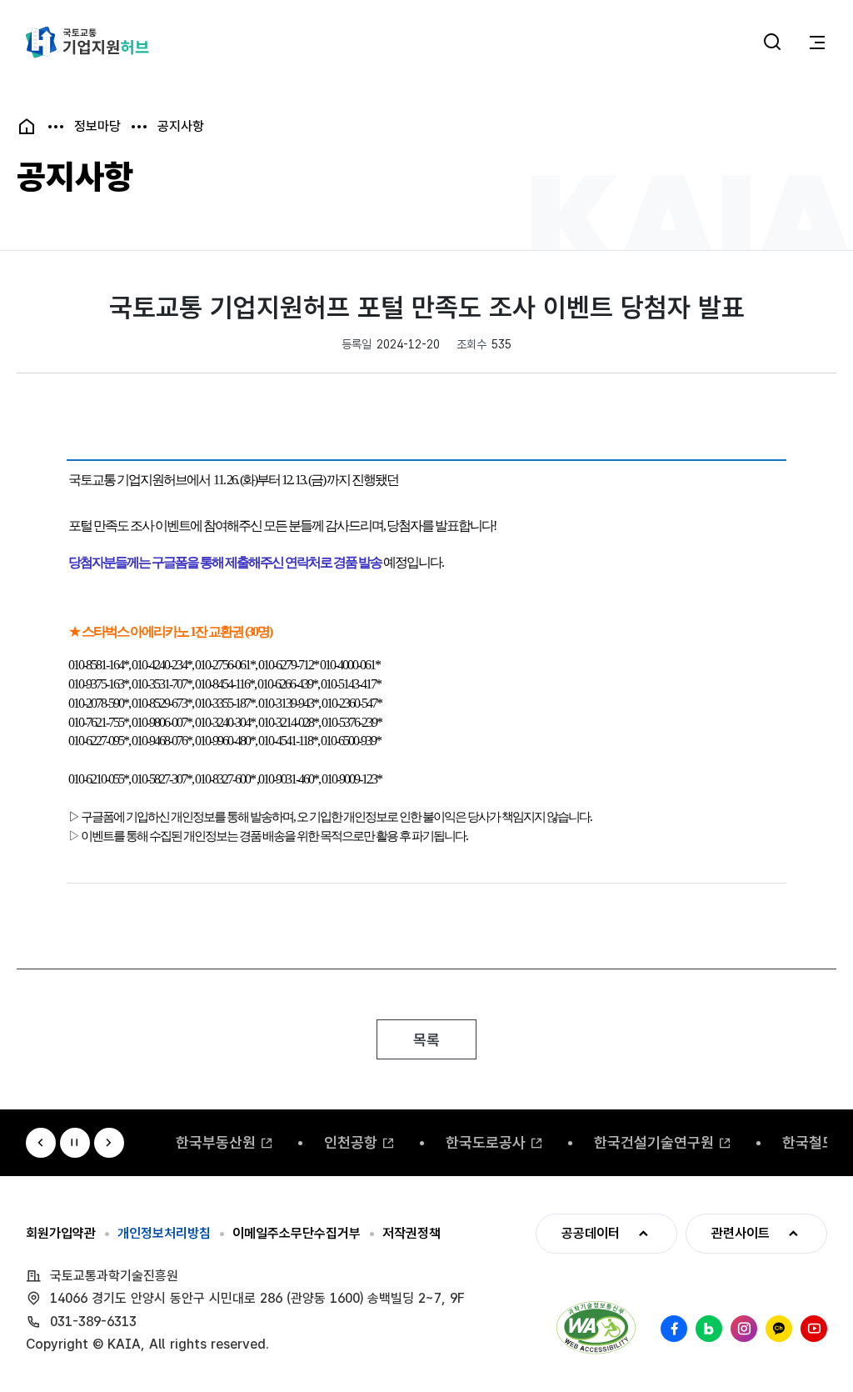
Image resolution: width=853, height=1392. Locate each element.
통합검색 (772, 43)
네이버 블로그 (709, 1328)
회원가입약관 (61, 1233)
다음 (109, 1143)
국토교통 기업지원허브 (87, 42)
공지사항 (180, 126)
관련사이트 (728, 1233)
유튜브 (814, 1328)
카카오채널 (779, 1328)
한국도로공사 (486, 1142)
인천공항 (350, 1142)
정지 (75, 1143)
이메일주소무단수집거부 (296, 1233)
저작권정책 (411, 1233)
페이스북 (674, 1328)
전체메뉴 (817, 43)
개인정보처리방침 (164, 1233)
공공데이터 (578, 1233)
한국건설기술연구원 (654, 1142)
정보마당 (97, 126)
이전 (41, 1143)
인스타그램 (744, 1328)
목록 (426, 1040)
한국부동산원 (216, 1142)
